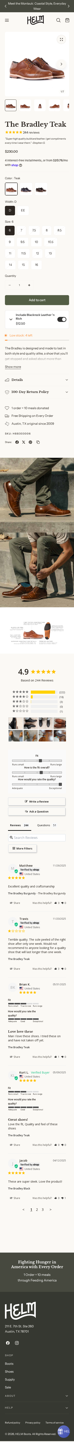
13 (52, 254)
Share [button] (16, 903)
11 (12, 254)
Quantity (10, 275)
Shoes (9, 1371)
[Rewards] (64, 1431)
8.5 (62, 231)
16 (36, 265)
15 (25, 266)
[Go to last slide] (5, 6)
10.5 (52, 243)
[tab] (10, 105)
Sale (8, 1387)
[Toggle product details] (11, 319)
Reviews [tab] (15, 825)
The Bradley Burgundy (22, 893)
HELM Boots (23, 1434)
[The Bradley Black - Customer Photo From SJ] (16, 723)
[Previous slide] (12, 64)
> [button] (51, 1209)
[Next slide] (68, 6)
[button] (7, 20)
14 (12, 266)
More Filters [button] (24, 848)
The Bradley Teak (19, 959)
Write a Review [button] (39, 801)
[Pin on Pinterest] (30, 442)
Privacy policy (32, 1422)
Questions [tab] (43, 825)
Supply (10, 1379)
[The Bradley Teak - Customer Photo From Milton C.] (61, 723)
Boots (9, 1364)
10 (36, 242)
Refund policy (12, 1422)
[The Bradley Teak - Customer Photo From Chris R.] (16, 735)
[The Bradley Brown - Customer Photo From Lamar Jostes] (46, 735)
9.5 (23, 242)
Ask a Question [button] (39, 811)
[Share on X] (24, 442)
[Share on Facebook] (17, 442)
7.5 (36, 231)
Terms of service (54, 1422)
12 (39, 254)
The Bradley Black (19, 1188)
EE (23, 210)
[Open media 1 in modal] (61, 39)
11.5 (23, 253)
